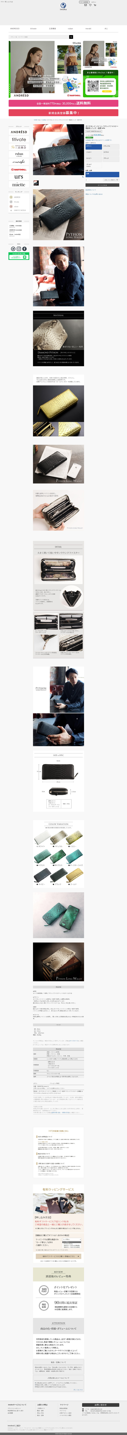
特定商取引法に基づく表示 (15, 1410)
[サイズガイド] (73, 1041)
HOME (35, 120)
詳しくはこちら (78, 1389)
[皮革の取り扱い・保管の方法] (60, 1112)
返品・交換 (40, 1415)
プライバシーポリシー (14, 1408)
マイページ (64, 1405)
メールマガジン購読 (65, 1415)
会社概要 (10, 1413)
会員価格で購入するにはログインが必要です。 (99, 140)
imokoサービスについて (17, 1405)
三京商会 (44, 120)
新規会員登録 (63, 1408)
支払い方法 (40, 1413)
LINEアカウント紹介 (66, 1413)
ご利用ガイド (41, 1408)
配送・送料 (40, 1410)
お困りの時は (42, 1405)
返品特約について (91, 190)
